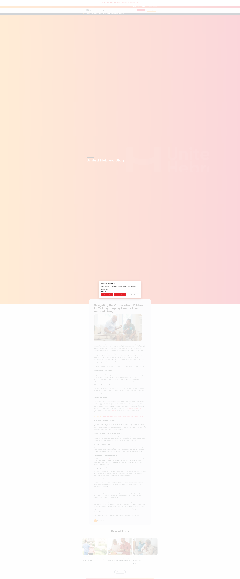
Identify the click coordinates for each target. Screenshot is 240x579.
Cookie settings (132, 294)
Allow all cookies (107, 294)
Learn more (103, 291)
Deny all (120, 294)
